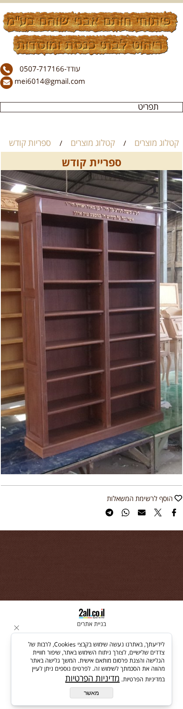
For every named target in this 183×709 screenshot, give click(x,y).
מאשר (91, 692)
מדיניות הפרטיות (92, 678)
